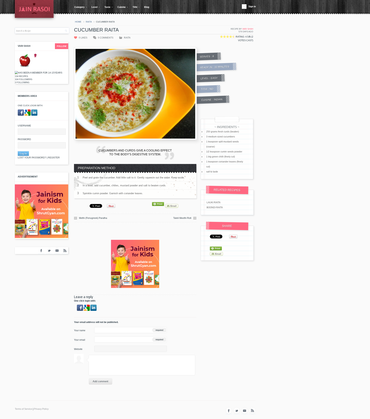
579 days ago (246, 31)
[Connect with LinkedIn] (34, 115)
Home (78, 22)
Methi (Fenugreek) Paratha (93, 218)
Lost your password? (32, 157)
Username (24, 125)
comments (105, 37)
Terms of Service (23, 409)
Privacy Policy (41, 409)
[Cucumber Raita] (192, 134)
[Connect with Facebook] (21, 115)
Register (54, 157)
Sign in (252, 6)
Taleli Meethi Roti (182, 218)
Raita (89, 22)
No (212, 88)
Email (57, 250)
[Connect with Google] (27, 115)
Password (24, 139)
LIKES (83, 37)
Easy (214, 77)
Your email (79, 340)
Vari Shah (24, 46)
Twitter (49, 250)
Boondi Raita (215, 207)
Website (78, 349)
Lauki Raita (213, 202)
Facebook (41, 250)
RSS (65, 250)
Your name (79, 330)
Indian (218, 99)
